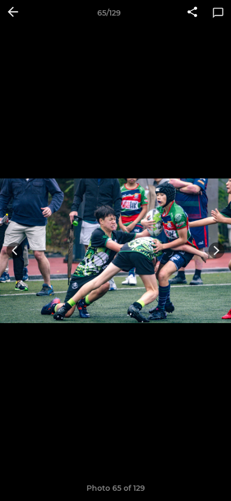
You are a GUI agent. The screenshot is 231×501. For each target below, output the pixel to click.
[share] (192, 12)
